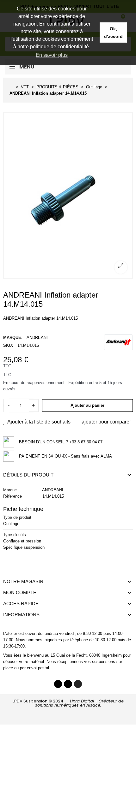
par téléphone (75, 639)
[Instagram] (78, 684)
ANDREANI (37, 337)
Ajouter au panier (87, 405)
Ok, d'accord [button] (113, 32)
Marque (10, 490)
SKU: (8, 345)
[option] (68, 195)
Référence (12, 496)
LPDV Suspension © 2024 (68, 703)
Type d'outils (14, 534)
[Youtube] (68, 684)
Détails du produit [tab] (28, 474)
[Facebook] (58, 684)
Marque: (12, 337)
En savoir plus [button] (52, 55)
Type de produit (17, 517)
